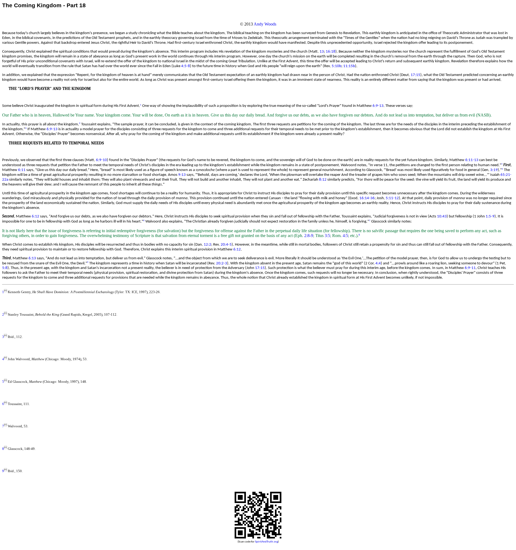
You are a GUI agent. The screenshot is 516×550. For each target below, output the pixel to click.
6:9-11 (470, 268)
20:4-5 (226, 245)
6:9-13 (378, 106)
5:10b (336, 66)
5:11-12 (392, 198)
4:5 (345, 235)
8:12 (323, 180)
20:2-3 (221, 263)
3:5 (327, 235)
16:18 (330, 52)
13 (322, 52)
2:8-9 (308, 235)
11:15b (349, 66)
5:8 (5, 268)
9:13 (182, 175)
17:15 (415, 75)
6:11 (22, 170)
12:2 (207, 245)
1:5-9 (490, 216)
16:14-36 (367, 198)
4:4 (378, 263)
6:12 (35, 216)
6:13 (32, 258)
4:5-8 (185, 66)
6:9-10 (101, 160)
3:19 (494, 170)
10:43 (442, 216)
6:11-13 (471, 160)
